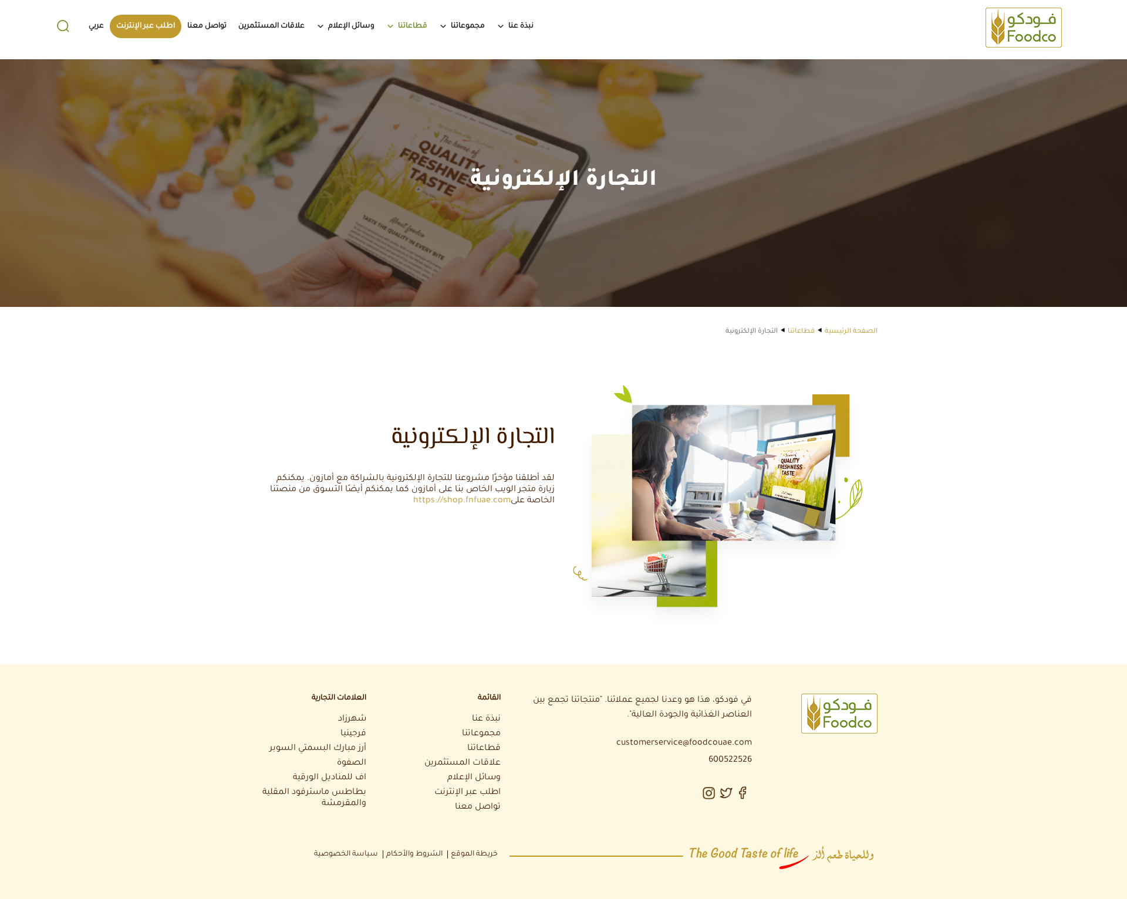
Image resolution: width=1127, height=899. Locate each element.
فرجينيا (353, 734)
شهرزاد (352, 719)
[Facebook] (744, 792)
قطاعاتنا (412, 26)
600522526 (730, 760)
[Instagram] (709, 792)
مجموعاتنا (468, 26)
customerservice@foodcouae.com (684, 743)
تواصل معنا (207, 26)
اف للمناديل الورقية (329, 778)
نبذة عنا (521, 26)
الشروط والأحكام (414, 854)
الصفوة (351, 763)
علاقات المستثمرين (271, 26)
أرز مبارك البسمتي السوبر (317, 748)
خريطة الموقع (474, 854)
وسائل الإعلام (351, 26)
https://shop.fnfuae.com (462, 501)
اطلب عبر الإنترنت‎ (145, 26)
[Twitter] (726, 792)
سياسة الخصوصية (346, 854)
